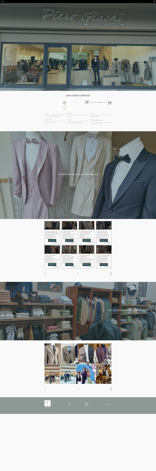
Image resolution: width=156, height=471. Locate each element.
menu (2, 1)
